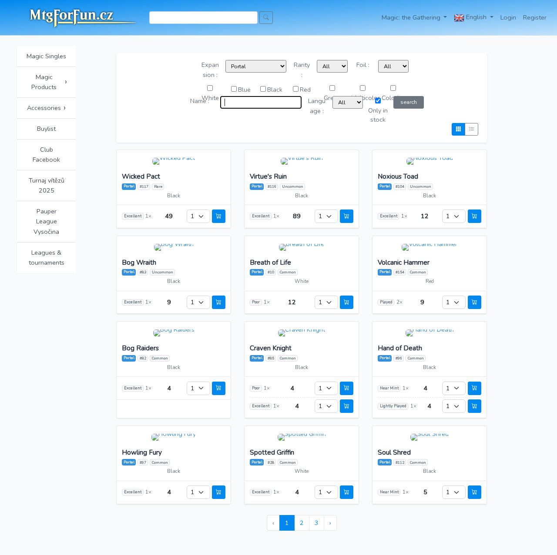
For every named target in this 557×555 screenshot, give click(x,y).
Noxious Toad (398, 177)
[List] (471, 129)
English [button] (476, 17)
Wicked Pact (141, 177)
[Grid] (458, 129)
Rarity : (302, 69)
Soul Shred (394, 453)
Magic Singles (46, 56)
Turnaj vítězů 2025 (46, 185)
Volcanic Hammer (403, 263)
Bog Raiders (140, 348)
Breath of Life (270, 263)
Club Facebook (46, 154)
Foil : (362, 64)
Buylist (46, 128)
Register (535, 17)
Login (508, 17)
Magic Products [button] (49, 82)
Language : (316, 105)
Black (274, 89)
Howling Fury (142, 453)
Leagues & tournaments (46, 257)
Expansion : (210, 69)
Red (305, 89)
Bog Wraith (139, 263)
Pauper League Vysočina (46, 221)
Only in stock (378, 115)
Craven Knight (271, 348)
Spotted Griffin (272, 453)
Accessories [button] (46, 107)
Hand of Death (400, 348)
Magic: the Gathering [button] (412, 17)
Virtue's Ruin (268, 177)
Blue (244, 89)
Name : (199, 100)
